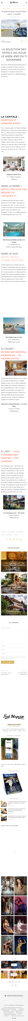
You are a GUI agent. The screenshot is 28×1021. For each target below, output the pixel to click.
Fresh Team (5, 1010)
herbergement (19, 531)
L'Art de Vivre (16, 8)
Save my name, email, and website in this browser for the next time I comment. (13, 657)
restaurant (9, 534)
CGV (20, 1014)
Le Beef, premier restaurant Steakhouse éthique (22, 673)
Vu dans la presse (17, 1010)
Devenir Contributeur (8, 1009)
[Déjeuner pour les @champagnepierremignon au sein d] (11, 1001)
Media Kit (19, 1011)
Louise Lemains (6, 41)
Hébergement (6, 8)
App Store (17, 764)
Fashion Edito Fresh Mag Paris (9, 825)
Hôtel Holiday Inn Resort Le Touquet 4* (14, 192)
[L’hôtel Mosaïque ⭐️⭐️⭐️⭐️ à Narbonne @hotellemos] (6, 1001)
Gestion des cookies (17, 1015)
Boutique (19, 1013)
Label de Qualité (8, 1013)
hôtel (18, 212)
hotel (3, 534)
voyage (15, 534)
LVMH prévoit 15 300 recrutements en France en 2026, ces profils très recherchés (16, 810)
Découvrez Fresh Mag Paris (13, 1007)
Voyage (24, 8)
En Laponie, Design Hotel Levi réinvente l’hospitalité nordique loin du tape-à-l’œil (17, 803)
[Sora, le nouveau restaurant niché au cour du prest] (23, 1001)
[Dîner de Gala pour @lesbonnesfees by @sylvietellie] (0, 1001)
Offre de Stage (8, 1011)
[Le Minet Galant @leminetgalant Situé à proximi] (17, 1001)
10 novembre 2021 (14, 16)
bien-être (4, 531)
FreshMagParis (15, 996)
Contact (6, 1015)
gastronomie (11, 531)
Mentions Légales (10, 1014)
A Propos (21, 1009)
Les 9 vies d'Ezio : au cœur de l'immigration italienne (6, 673)
